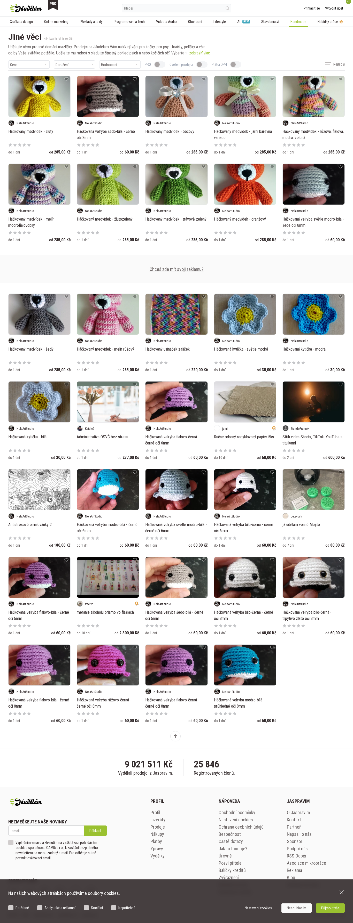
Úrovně (225, 856)
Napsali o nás (299, 834)
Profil (155, 812)
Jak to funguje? (233, 848)
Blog (291, 877)
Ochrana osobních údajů (241, 827)
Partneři (294, 827)
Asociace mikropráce (306, 863)
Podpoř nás (297, 848)
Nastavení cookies (236, 819)
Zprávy (156, 848)
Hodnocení (109, 65)
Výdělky (157, 856)
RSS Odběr (296, 856)
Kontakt (294, 819)
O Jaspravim (298, 812)
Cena (14, 65)
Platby (156, 841)
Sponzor (294, 841)
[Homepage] (26, 8)
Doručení (62, 65)
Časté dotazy (231, 841)
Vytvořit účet (334, 8)
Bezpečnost (230, 834)
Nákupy (157, 834)
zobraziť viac (199, 53)
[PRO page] (53, 5)
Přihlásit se (312, 8)
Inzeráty (157, 819)
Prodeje (157, 827)
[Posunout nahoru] (175, 736)
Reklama (294, 870)
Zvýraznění (229, 877)
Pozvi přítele (230, 863)
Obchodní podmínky (237, 812)
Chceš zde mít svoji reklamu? (177, 269)
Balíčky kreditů (232, 870)
